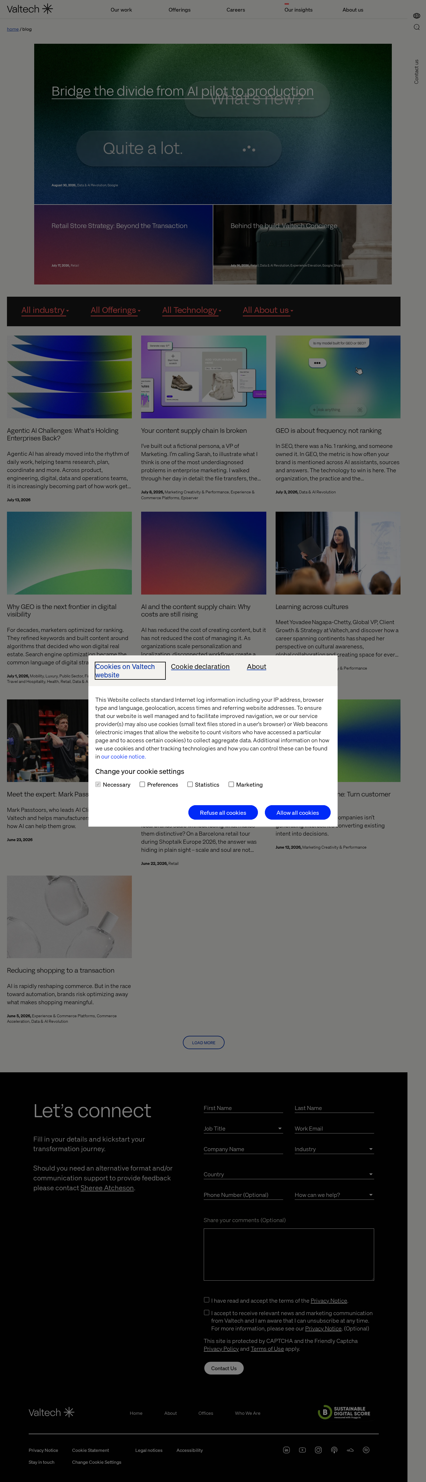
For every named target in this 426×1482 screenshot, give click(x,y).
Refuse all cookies (223, 812)
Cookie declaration (200, 666)
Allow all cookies (297, 812)
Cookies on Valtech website (125, 670)
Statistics (207, 784)
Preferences (162, 784)
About (256, 666)
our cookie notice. (123, 756)
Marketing (249, 784)
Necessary (116, 784)
